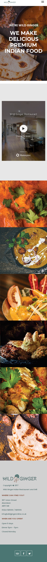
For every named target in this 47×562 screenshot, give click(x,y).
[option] (23, 40)
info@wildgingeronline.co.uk (14, 514)
